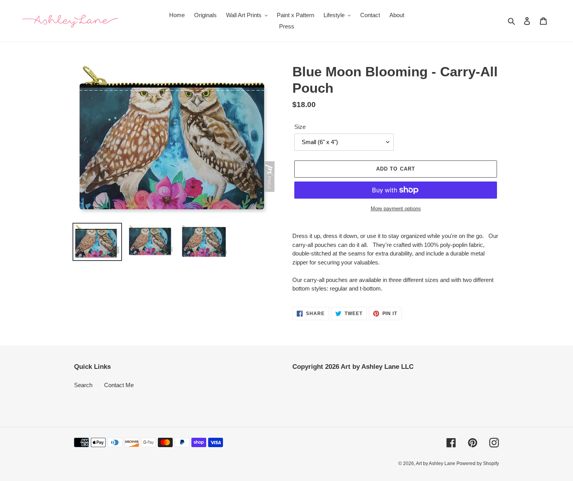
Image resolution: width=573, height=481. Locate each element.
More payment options (396, 208)
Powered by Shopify (477, 463)
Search (83, 385)
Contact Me (119, 385)
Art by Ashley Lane (436, 463)
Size (300, 126)
